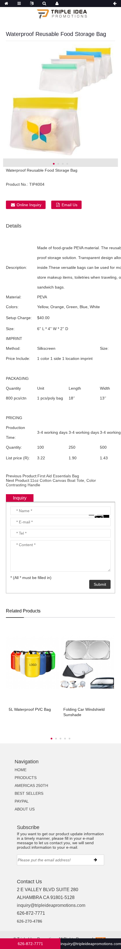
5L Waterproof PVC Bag (30, 709)
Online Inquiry (29, 205)
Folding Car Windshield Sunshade (84, 712)
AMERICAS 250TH (31, 785)
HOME (20, 770)
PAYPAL (22, 801)
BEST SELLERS (29, 793)
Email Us (69, 205)
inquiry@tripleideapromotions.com (51, 905)
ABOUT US (25, 809)
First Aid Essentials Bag (58, 476)
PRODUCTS (26, 777)
